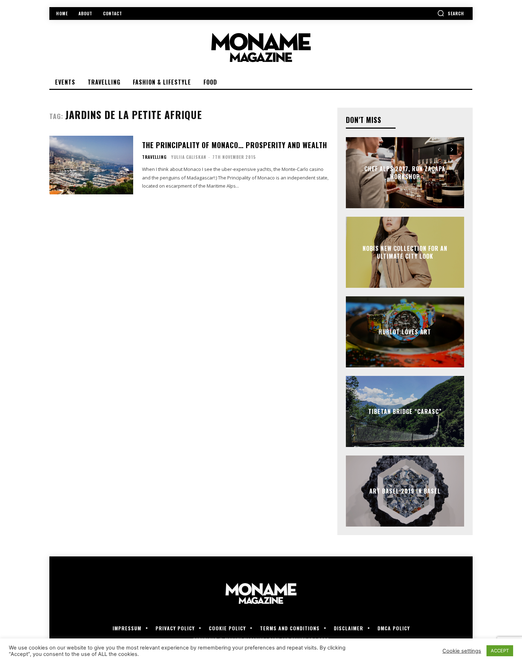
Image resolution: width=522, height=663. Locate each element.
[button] (450, 13)
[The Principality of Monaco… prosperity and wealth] (91, 165)
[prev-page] (439, 149)
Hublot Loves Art (405, 332)
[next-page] (452, 149)
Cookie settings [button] (461, 651)
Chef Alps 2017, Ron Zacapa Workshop (404, 173)
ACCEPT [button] (500, 650)
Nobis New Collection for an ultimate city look (405, 252)
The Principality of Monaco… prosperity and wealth (234, 145)
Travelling (154, 157)
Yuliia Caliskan (188, 157)
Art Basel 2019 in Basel (405, 491)
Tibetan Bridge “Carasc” (405, 411)
